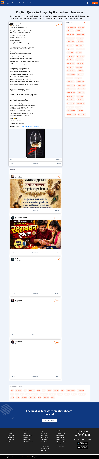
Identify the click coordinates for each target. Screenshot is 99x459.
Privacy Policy (11, 435)
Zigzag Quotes (70, 56)
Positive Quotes (71, 63)
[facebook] (76, 434)
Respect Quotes (71, 99)
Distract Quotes (71, 85)
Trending (14, 3)
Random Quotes (71, 92)
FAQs (9, 441)
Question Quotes (71, 70)
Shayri (38, 390)
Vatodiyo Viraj (32, 397)
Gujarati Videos (28, 435)
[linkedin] (89, 434)
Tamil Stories (60, 444)
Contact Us (10, 433)
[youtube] (86, 434)
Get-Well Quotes (80, 56)
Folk (17, 394)
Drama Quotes (70, 81)
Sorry (39, 397)
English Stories (60, 437)
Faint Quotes (80, 63)
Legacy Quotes (79, 59)
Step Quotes (70, 107)
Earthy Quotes (81, 89)
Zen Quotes (79, 52)
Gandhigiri (24, 397)
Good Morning (43, 394)
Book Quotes (78, 78)
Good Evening (81, 394)
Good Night (52, 394)
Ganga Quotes (70, 96)
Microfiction (31, 390)
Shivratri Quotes (71, 74)
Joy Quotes (80, 110)
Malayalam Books (45, 446)
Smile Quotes (79, 67)
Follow (58, 24)
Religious (67, 394)
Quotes (49, 390)
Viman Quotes (70, 34)
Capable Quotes (80, 103)
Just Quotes (80, 74)
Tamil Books (44, 439)
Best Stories (27, 431)
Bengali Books (44, 444)
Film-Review (18, 390)
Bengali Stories (61, 439)
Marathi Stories (61, 435)
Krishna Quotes (79, 45)
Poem (17, 397)
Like (12, 163)
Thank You (46, 397)
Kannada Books (45, 448)
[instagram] (79, 434)
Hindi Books (44, 433)
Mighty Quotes (70, 38)
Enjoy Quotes (78, 107)
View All (86, 23)
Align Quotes (70, 45)
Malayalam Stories (61, 441)
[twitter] (82, 434)
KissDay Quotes (80, 49)
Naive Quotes (70, 52)
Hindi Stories (60, 431)
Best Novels (27, 433)
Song (12, 394)
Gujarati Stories (61, 433)
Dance (22, 394)
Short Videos (27, 439)
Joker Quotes (80, 99)
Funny (27, 394)
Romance (60, 394)
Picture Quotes (70, 103)
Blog (12, 390)
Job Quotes (70, 78)
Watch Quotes (79, 30)
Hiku (25, 390)
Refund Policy (11, 439)
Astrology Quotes (71, 89)
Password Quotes (71, 27)
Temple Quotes (70, 41)
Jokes (62, 390)
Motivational (35, 394)
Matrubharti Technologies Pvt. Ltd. (23, 457)
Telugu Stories (60, 446)
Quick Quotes (70, 67)
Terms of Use (11, 437)
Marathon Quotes (71, 114)
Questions (56, 390)
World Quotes (70, 59)
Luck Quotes (81, 27)
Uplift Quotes (70, 30)
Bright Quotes (70, 49)
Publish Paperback (28, 441)
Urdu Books (43, 450)
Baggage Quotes (81, 85)
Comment (35, 163)
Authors (26, 437)
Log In (94, 3)
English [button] (7, 3)
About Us (10, 431)
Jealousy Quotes (80, 34)
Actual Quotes (80, 92)
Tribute (52, 397)
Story (44, 390)
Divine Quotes (80, 96)
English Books (44, 431)
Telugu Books (44, 441)
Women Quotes (80, 81)
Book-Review (80, 390)
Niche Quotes (80, 41)
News (12, 397)
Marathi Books (44, 437)
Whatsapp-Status (71, 390)
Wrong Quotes (80, 38)
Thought (74, 394)
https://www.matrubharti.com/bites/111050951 (33, 126)
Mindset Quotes (82, 114)
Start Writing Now (49, 420)
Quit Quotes (80, 70)
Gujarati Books (44, 435)
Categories (22, 3)
